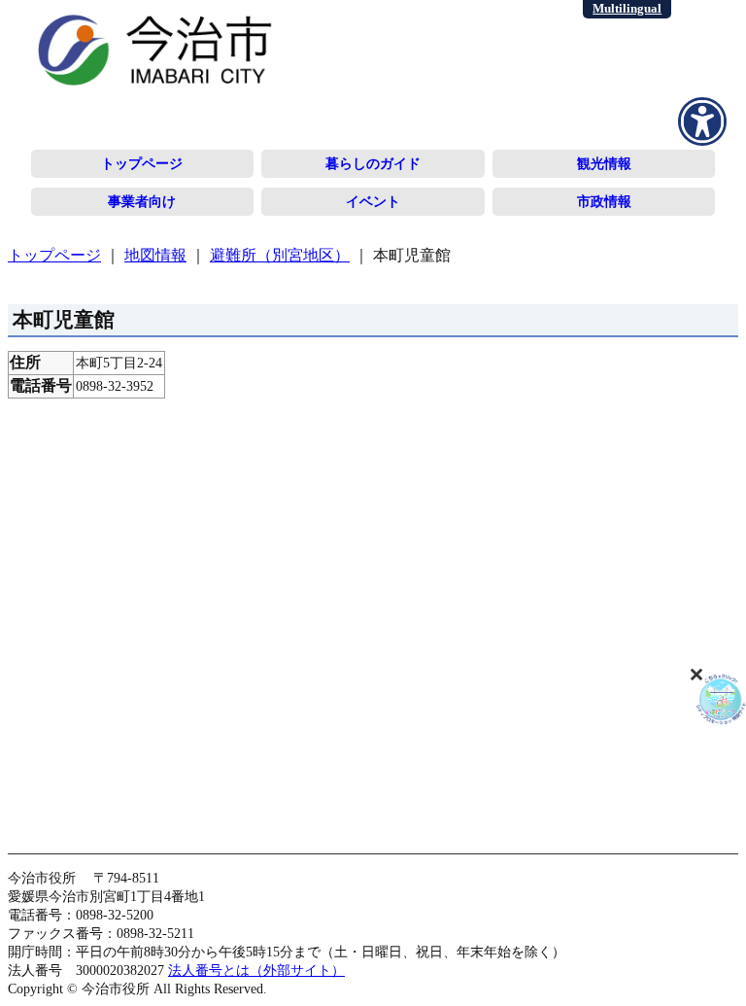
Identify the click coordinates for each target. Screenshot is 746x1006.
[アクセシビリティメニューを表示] (702, 121)
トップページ (142, 163)
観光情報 (604, 163)
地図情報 (155, 255)
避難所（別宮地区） (280, 255)
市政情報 (604, 201)
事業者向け (142, 201)
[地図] (373, 617)
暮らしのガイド (373, 163)
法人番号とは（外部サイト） (256, 970)
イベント (373, 201)
